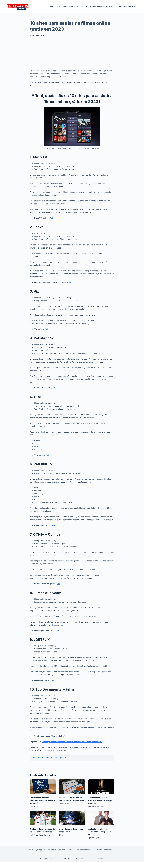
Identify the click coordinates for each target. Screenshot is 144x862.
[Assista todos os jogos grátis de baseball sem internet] (43, 818)
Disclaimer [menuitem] (73, 7)
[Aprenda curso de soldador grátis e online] (72, 818)
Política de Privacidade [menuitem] (128, 7)
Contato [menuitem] (84, 7)
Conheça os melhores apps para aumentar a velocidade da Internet (72, 742)
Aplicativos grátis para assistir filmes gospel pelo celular (99, 832)
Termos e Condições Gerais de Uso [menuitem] (103, 7)
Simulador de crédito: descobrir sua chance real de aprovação (42, 800)
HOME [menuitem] (52, 7)
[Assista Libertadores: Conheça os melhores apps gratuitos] (101, 786)
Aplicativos (34, 35)
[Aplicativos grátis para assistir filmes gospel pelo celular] (101, 818)
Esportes (100, 806)
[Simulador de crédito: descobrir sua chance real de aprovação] (43, 786)
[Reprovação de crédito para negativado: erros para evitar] (72, 786)
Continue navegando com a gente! (49, 758)
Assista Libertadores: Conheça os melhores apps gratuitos (100, 800)
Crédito (32, 806)
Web (51, 218)
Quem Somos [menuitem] (62, 7)
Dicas (42, 35)
